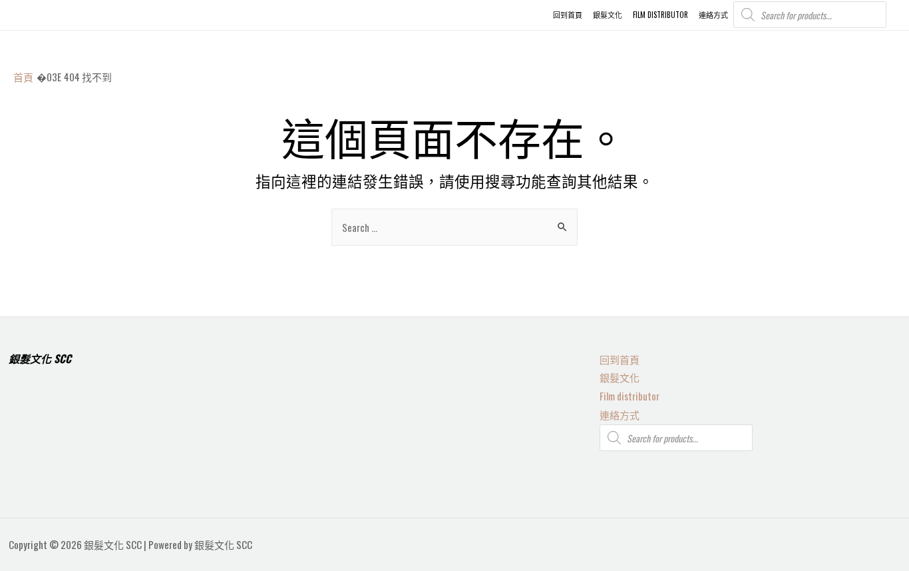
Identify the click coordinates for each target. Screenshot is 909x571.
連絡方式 (619, 414)
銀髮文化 (619, 377)
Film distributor (629, 395)
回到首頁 (619, 359)
